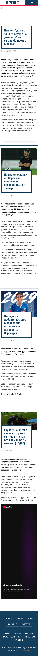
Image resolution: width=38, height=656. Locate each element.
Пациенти (19, 640)
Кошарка (29, 633)
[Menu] (32, 2)
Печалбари (30, 637)
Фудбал (8, 633)
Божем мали (9, 637)
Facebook (8, 618)
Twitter (20, 618)
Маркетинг (12, 624)
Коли (20, 637)
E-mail (30, 618)
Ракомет (18, 633)
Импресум (26, 624)
